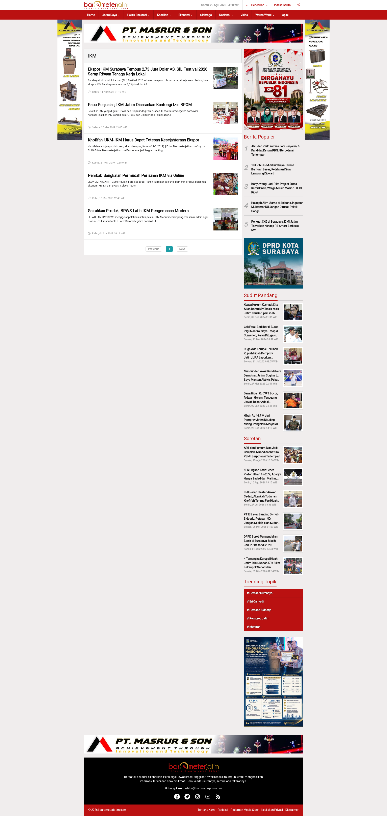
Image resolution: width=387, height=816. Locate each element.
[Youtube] (208, 798)
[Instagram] (198, 798)
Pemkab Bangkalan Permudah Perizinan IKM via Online (136, 175)
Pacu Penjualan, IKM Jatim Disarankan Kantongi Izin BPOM (140, 104)
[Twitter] (187, 798)
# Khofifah (253, 626)
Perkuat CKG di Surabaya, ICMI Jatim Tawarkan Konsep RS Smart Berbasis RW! (275, 226)
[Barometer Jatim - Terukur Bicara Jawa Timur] (106, 4)
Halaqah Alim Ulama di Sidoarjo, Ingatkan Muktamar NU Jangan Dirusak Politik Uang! (277, 207)
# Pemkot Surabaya (260, 593)
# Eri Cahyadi (255, 601)
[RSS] (218, 798)
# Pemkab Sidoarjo (259, 610)
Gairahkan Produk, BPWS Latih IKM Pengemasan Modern (138, 210)
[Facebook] (177, 798)
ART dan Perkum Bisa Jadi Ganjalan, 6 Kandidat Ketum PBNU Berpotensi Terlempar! (275, 150)
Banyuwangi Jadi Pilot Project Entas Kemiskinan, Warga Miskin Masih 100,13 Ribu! (276, 188)
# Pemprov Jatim (258, 618)
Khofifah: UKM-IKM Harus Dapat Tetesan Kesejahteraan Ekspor (143, 140)
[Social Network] (298, 5)
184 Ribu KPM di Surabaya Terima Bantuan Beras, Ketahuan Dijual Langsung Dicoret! (272, 169)
